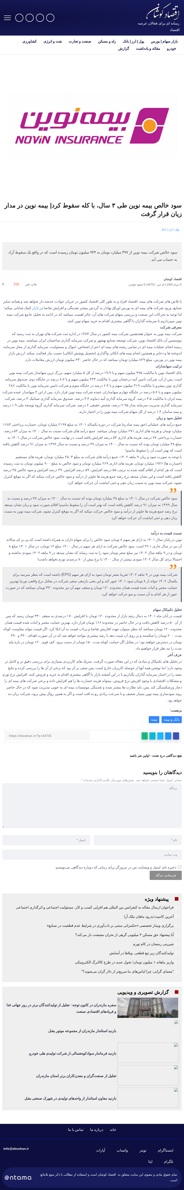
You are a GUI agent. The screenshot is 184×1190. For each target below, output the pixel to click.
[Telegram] (171, 1161)
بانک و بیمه (172, 719)
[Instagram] (50, 17)
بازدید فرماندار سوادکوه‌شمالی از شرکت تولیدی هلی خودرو (72, 1053)
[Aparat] (19, 17)
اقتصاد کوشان (173, 279)
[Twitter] (40, 17)
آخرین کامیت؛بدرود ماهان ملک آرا (148, 916)
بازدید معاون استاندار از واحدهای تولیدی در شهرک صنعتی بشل (70, 1098)
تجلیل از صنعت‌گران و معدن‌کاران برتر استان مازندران (76, 1076)
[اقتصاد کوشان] (163, 11)
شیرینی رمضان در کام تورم (153, 944)
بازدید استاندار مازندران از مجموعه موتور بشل (82, 1031)
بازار (35, 308)
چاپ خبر (31, 284)
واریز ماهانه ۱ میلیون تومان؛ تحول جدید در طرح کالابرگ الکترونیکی (124, 962)
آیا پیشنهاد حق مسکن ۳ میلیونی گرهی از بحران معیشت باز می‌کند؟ (124, 935)
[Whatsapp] (29, 17)
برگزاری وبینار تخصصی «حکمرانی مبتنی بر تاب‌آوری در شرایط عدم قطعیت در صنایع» (110, 925)
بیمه (154, 719)
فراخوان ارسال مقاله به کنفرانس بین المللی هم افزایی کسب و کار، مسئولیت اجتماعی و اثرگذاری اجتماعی (95, 907)
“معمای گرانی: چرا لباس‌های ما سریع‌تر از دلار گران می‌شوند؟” (127, 971)
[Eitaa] (153, 1161)
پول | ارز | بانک (170, 229)
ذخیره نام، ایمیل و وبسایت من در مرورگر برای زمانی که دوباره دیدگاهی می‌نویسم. (115, 867)
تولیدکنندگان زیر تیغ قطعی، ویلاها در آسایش (141, 953)
